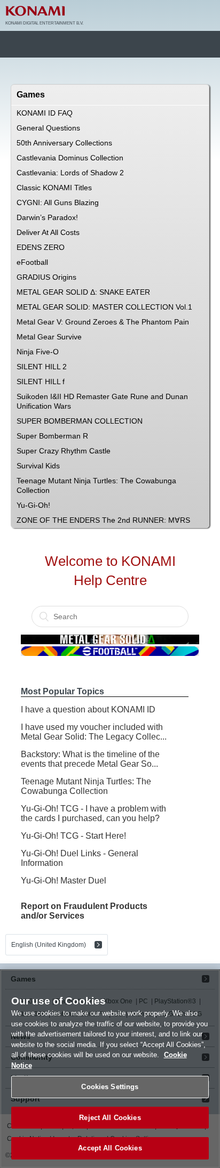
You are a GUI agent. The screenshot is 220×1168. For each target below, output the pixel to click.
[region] (110, 1068)
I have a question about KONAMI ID (88, 709)
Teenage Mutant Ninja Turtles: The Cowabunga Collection (86, 786)
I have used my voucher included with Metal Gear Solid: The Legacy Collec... (94, 732)
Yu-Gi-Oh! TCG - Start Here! (73, 835)
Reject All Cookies (109, 1118)
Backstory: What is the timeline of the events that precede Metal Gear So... (90, 759)
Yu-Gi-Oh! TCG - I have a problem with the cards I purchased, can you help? (93, 813)
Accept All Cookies (110, 1148)
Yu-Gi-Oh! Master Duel (63, 880)
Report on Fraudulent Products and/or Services (84, 911)
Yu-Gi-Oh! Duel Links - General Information (79, 858)
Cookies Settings (109, 1087)
